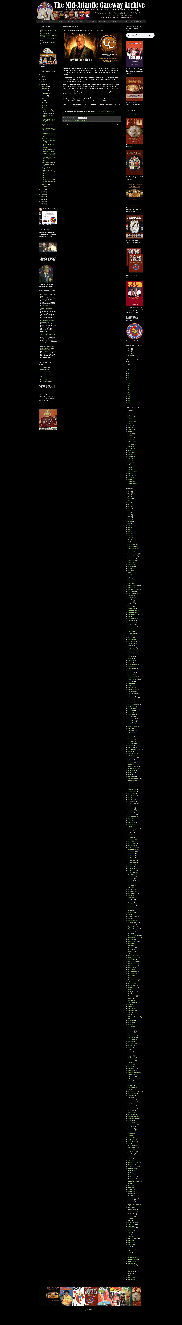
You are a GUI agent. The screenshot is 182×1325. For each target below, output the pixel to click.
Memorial (130, 950)
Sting (129, 1143)
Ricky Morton (131, 1076)
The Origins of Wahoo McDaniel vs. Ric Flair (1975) (48, 115)
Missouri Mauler (132, 985)
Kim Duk (130, 895)
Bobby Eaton (131, 629)
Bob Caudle (131, 625)
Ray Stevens (131, 1058)
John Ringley (131, 877)
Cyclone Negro (132, 708)
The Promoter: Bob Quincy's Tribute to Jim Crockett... (49, 172)
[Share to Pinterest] (86, 118)
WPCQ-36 (130, 1267)
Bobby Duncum (132, 627)
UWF (129, 1234)
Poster (129, 1047)
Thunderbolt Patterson (134, 1181)
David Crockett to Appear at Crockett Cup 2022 (49, 154)
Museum (130, 998)
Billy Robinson (131, 608)
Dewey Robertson (132, 726)
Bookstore (51, 21)
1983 (129, 390)
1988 (129, 400)
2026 (42, 74)
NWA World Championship (135, 1017)
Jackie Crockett (132, 843)
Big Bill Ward (131, 597)
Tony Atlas (130, 1195)
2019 (42, 194)
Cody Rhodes (131, 691)
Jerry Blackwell (132, 851)
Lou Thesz (130, 918)
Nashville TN (131, 456)
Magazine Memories (133, 929)
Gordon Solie (131, 801)
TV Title (130, 1218)
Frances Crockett (132, 780)
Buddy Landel (131, 645)
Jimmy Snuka (131, 870)
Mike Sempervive (132, 977)
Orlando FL (131, 460)
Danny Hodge (131, 710)
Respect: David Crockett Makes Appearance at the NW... (48, 120)
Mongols (130, 989)
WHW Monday (131, 1255)
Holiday (130, 826)
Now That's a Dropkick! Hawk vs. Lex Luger (48, 150)
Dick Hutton (131, 728)
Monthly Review (132, 992)
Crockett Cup (73, 120)
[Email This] (79, 118)
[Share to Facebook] (84, 118)
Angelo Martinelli (132, 560)
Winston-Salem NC (133, 483)
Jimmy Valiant (131, 872)
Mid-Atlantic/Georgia (133, 963)
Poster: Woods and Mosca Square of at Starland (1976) (49, 159)
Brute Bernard (131, 643)
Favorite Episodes (133, 768)
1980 (129, 383)
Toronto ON (131, 479)
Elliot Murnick (131, 755)
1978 (129, 379)
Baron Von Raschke (133, 589)
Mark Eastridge (132, 939)
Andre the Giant (132, 556)
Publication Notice (104, 21)
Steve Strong (131, 1139)
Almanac (130, 552)
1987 (129, 398)
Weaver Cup (131, 1249)
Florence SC (131, 431)
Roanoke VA (131, 469)
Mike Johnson (131, 969)
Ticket (129, 1183)
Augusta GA (131, 415)
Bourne (129, 637)
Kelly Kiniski (131, 887)
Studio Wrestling (81, 21)
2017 (42, 199)
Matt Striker (131, 945)
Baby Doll (130, 583)
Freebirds (130, 783)
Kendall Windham (132, 891)
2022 (42, 84)
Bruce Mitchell (131, 641)
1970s (129, 353)
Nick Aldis (130, 1006)
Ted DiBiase (131, 1160)
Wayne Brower (132, 1244)
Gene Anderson (132, 785)
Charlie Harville (132, 668)
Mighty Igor (131, 967)
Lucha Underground (133, 922)
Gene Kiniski (131, 787)
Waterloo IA (131, 1242)
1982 (129, 388)
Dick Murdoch (131, 730)
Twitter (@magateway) (134, 114)
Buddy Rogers (131, 648)
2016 (42, 201)
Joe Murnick (131, 874)
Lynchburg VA (131, 454)
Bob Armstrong (132, 618)
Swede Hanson (132, 1152)
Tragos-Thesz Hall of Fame (135, 1204)
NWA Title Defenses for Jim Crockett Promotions (48, 380)
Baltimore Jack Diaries (134, 585)
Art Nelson (130, 568)
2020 (42, 192)
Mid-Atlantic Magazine (134, 955)
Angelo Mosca (131, 562)
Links (129, 914)
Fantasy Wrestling (133, 766)
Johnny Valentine (132, 881)
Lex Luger (130, 910)
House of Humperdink (133, 829)
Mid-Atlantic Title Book (134, 961)
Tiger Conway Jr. (132, 1185)
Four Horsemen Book (133, 778)
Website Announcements (134, 1251)
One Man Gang (132, 1022)
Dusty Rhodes (131, 747)
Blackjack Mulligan (133, 610)
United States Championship (131, 1227)
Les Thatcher (131, 908)
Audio (129, 574)
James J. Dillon (132, 847)
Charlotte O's (131, 675)
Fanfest (130, 764)
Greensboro (131, 808)
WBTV (129, 1246)
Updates (130, 1230)
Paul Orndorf (131, 1033)
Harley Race (131, 820)
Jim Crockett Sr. (132, 862)
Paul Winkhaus (132, 1035)
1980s (129, 355)
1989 (129, 402)
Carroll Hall (131, 658)
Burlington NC (131, 419)
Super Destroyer (132, 1147)
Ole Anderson (131, 1020)
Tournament (131, 1202)
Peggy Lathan (131, 1037)
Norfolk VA (130, 458)
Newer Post (66, 124)
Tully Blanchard (132, 1211)
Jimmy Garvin (131, 868)
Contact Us (92, 21)
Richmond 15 (131, 465)
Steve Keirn (131, 1137)
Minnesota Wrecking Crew (135, 980)
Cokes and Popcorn (133, 693)
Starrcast (130, 1135)
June (43, 100)
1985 (129, 394)
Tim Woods (131, 1187)
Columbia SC (131, 427)
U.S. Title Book (132, 1224)
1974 (129, 371)
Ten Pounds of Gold (133, 1162)
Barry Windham (132, 591)
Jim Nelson (131, 864)
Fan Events (131, 762)
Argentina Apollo (132, 564)
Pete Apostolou (132, 1041)
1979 (129, 381)
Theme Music (131, 1179)
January (44, 186)
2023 (42, 81)
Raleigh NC (131, 463)
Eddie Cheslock (132, 753)
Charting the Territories (134, 679)
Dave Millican (131, 716)
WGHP (129, 1253)
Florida (129, 774)
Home (43, 21)
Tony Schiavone (132, 1198)
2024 (42, 79)
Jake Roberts (131, 845)
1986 (129, 396)
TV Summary (131, 1216)
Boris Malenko (131, 635)
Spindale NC (131, 1127)
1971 (129, 365)
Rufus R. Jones (132, 1102)
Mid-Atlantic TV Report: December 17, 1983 (48, 110)
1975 (129, 373)
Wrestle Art (131, 1271)
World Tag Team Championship (132, 1264)
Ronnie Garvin (131, 1099)
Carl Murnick (131, 656)
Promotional (131, 1054)
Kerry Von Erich (132, 893)
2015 (42, 204)
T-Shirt (129, 1158)
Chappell (130, 662)
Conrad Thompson (133, 698)
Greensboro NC (132, 433)
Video (129, 1236)
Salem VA (130, 1104)
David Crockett (81, 120)
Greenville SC (131, 438)
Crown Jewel (131, 706)
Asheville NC (131, 410)
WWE (129, 1275)
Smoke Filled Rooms (133, 1118)
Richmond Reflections (134, 1072)
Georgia (130, 797)
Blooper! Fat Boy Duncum (49, 168)
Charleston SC (132, 421)
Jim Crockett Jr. (132, 860)
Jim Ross (130, 866)
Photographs (131, 1043)
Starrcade (130, 1133)
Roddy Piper (131, 1095)
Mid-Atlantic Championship (135, 952)
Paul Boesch (131, 1026)
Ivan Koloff (131, 835)
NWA (86, 120)
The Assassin (131, 1170)
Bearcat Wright (132, 593)
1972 (129, 367)
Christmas (130, 681)
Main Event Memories (134, 935)
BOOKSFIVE (131, 633)
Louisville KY (131, 452)
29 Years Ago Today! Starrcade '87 (46, 309)
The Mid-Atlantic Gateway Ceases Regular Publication (48, 43)
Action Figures (132, 544)
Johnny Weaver (132, 883)
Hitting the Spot (132, 824)
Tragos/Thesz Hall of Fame (132, 21)
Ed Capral (130, 751)
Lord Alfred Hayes (132, 916)
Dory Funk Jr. (131, 743)
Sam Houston (131, 1106)
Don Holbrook (131, 737)
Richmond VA (131, 467)
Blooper (130, 616)
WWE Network (132, 1277)
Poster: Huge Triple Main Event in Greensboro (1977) (49, 140)
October (44, 91)
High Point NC (131, 442)
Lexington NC (131, 450)
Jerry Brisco (131, 854)
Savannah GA (131, 473)
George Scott (131, 793)
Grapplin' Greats (132, 803)
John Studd (131, 879)
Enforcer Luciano (132, 757)
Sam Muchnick (132, 1108)
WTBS (129, 1273)
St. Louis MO (131, 477)
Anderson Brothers (133, 554)
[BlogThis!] (80, 118)
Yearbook (130, 1279)
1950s (129, 349)
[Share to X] (82, 118)
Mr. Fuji (130, 994)
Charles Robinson (132, 664)
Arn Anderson (131, 566)
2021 (42, 189)
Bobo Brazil (131, 631)
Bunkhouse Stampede (134, 650)
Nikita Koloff (131, 1010)
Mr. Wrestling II (132, 996)
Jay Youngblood (132, 849)
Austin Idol (130, 579)
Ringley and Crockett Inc (134, 1083)
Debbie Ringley (132, 721)
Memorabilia (131, 947)
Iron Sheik (130, 833)
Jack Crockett (131, 841)
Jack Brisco (131, 839)
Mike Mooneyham (132, 971)
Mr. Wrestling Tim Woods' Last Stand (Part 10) (47, 321)
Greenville (130, 435)
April (43, 105)
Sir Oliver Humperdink (134, 1116)
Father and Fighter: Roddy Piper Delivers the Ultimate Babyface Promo (47, 348)
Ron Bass (130, 1097)
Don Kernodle (131, 739)
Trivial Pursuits (132, 1209)
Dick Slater (131, 732)
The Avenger (131, 1172)
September (45, 93)
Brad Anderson (132, 639)
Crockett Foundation (133, 704)
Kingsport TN (131, 446)
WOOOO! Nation (132, 1261)
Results (130, 1062)
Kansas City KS (132, 444)
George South (131, 795)
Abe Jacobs (131, 542)
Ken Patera (131, 889)
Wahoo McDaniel (132, 1238)
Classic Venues (132, 689)
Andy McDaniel (132, 558)
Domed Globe (69, 21)
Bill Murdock (131, 604)
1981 (129, 386)
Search (59, 21)
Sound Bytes (131, 1122)
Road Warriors (131, 1087)
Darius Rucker (131, 714)
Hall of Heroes (117, 21)
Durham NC (131, 745)
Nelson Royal (131, 1002)
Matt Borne (131, 943)
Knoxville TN (131, 448)
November (45, 88)
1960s (129, 351)
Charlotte (130, 423)
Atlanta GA (131, 412)
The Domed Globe (45, 367)
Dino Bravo (131, 735)
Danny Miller (131, 712)
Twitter (129, 1220)
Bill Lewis (130, 602)
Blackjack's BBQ (132, 614)
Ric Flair (130, 1064)
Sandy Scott (131, 1110)
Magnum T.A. (131, 931)
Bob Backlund (131, 620)
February (45, 184)
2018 (42, 196)
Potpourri (130, 1049)
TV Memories (131, 1214)
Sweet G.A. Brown (133, 1156)
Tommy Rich (131, 1191)
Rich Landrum (131, 1068)
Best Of (130, 595)
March (44, 107)
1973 (129, 369)
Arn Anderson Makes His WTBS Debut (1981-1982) (49, 164)
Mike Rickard (131, 973)
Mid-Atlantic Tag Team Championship (134, 958)
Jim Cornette (131, 858)
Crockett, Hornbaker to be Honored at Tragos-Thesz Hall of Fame (48, 35)
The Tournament (132, 1177)
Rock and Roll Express (134, 1091)
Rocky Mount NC (132, 471)
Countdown (131, 700)
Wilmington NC (132, 481)
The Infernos (131, 1175)
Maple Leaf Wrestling (133, 937)
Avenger (130, 581)
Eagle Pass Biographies (134, 749)
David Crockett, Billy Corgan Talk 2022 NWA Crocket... (49, 135)
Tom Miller (130, 1189)
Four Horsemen (132, 776)
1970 (129, 496)
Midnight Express (132, 965)
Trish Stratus (131, 1207)
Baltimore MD (131, 417)
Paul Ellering (131, 1029)
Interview (130, 831)
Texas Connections (133, 1166)
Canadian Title (131, 654)
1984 (129, 392)
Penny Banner (131, 1039)
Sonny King (131, 1120)
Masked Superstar (133, 941)
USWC (129, 1232)
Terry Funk (130, 1164)
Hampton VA (131, 440)
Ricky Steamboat (132, 1079)
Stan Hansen (131, 1131)
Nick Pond (130, 1008)
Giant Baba (131, 799)
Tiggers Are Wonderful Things (48, 334)
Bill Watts (130, 606)
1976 (129, 375)
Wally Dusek (131, 1240)
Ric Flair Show (132, 1066)
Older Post (117, 124)
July (43, 98)
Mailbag (130, 933)
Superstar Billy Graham (134, 1150)
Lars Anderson (131, 906)
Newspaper (131, 1004)
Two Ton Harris (132, 1222)
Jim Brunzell (131, 856)
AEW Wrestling (132, 546)
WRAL (129, 1269)
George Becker (132, 789)
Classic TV (131, 687)
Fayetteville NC (132, 429)
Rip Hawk (130, 1085)
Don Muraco (131, 741)
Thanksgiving (131, 1168)
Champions (131, 660)
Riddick (130, 1081)
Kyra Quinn (131, 902)
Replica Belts (131, 1060)
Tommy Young (131, 1193)
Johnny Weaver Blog (46, 371)
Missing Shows (132, 983)
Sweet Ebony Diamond (134, 1154)
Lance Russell (131, 904)
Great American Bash (133, 806)
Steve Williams (132, 1141)
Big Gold (130, 600)
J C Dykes (130, 837)
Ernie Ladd (130, 760)
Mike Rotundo (131, 975)
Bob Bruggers (131, 622)
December (45, 86)
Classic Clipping (132, 685)
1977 (129, 377)
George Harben (132, 791)
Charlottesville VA (132, 677)
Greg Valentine (132, 816)
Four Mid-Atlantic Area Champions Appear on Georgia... (48, 146)
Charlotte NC (131, 425)
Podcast (130, 1045)
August (44, 96)
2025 (42, 77)
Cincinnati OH (131, 683)
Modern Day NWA (132, 987)
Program (130, 1051)
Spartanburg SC (132, 475)
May (43, 103)
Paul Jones (131, 1031)
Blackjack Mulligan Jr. (134, 612)
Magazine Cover (132, 927)
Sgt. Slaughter (131, 1114)
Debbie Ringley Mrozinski (135, 723)
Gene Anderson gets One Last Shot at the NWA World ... (49, 130)
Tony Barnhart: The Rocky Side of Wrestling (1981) (49, 180)
